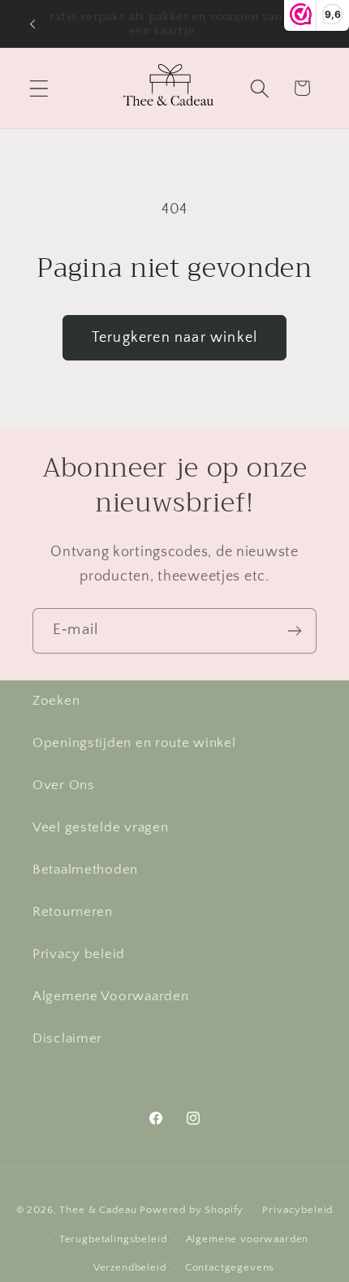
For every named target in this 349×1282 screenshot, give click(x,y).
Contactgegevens (230, 1267)
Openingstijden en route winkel (134, 743)
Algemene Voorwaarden (110, 996)
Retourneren (72, 911)
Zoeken (56, 700)
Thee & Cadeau (97, 1209)
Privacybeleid (297, 1209)
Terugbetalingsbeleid (113, 1239)
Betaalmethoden (85, 869)
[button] (39, 88)
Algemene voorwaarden (247, 1239)
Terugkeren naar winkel (174, 338)
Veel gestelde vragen (100, 827)
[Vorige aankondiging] (32, 23)
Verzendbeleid (129, 1267)
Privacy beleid (78, 954)
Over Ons (63, 785)
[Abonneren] (294, 631)
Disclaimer (67, 1038)
